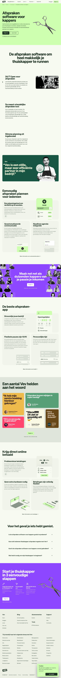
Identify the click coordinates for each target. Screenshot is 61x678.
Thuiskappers (5, 658)
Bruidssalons (20, 658)
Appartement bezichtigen (22, 660)
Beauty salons (5, 655)
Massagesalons (35, 637)
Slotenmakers (20, 637)
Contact (48, 617)
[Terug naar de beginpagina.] (4, 2)
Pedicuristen (34, 640)
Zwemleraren (5, 650)
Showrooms (5, 637)
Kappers (19, 655)
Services (48, 650)
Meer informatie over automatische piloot (30, 256)
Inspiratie (39, 1)
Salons (33, 645)
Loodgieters (5, 660)
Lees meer (14, 33)
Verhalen (4, 628)
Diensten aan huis (6, 640)
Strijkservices (20, 653)
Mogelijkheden (11, 1)
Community (48, 623)
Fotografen (48, 653)
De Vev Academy (20, 617)
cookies (47, 667)
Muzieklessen (20, 640)
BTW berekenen (35, 625)
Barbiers (19, 663)
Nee (41, 674)
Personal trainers (21, 643)
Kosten (19, 1)
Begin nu (56, 1)
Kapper (7, 4)
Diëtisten (48, 648)
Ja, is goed (51, 674)
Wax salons (34, 655)
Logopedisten (49, 637)
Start (3, 617)
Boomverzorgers (6, 663)
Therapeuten (34, 648)
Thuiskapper (12, 4)
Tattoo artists (35, 650)
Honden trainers (49, 645)
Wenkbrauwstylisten (6, 653)
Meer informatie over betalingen (29, 514)
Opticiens (48, 655)
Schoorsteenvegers (50, 640)
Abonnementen (37, 614)
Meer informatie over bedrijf (30, 369)
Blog (18, 614)
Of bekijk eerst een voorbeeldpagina (9, 36)
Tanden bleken (35, 658)
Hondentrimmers (6, 648)
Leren (24, 1)
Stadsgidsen (34, 653)
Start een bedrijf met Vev (22, 623)
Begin (3, 4)
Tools (33, 622)
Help (47, 620)
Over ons (4, 625)
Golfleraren (34, 663)
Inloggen (51, 1)
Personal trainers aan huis (22, 650)
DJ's (3, 643)
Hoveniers (34, 643)
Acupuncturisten (49, 643)
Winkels (18, 648)
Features (31, 1)
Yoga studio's (34, 660)
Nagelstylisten (5, 645)
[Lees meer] (5, 216)
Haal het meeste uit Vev (22, 620)
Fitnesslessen (20, 645)
